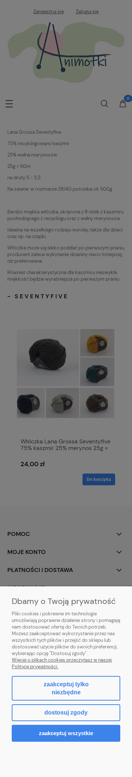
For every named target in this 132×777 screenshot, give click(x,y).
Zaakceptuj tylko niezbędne (66, 688)
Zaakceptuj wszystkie (66, 733)
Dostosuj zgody (66, 712)
